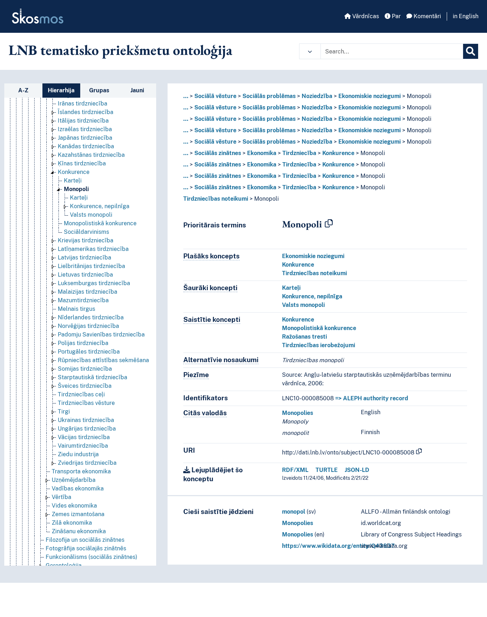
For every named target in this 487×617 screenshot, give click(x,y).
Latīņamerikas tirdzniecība (93, 249)
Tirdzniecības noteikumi (215, 198)
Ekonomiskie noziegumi (369, 96)
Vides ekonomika (74, 505)
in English (465, 16)
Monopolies (297, 413)
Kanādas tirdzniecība (86, 146)
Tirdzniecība (299, 153)
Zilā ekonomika (72, 522)
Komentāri (426, 16)
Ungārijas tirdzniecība (87, 428)
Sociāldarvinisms (86, 231)
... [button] (185, 96)
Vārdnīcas (365, 16)
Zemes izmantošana (78, 514)
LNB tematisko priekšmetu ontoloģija (120, 50)
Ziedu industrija (78, 454)
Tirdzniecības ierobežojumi (318, 345)
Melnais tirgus (76, 308)
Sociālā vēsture (215, 96)
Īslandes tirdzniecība (85, 112)
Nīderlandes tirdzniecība (91, 317)
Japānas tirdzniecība (85, 137)
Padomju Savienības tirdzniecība (101, 334)
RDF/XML (295, 470)
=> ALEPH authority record (371, 398)
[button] (310, 51)
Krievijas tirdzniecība (85, 240)
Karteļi (73, 180)
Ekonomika (261, 153)
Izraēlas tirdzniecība (85, 129)
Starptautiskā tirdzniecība (92, 377)
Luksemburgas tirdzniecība (94, 283)
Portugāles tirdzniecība (89, 351)
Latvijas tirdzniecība (84, 257)
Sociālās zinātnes (217, 153)
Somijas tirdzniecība (85, 368)
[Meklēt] (470, 51)
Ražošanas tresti (304, 336)
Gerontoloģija (64, 565)
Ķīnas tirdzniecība (82, 163)
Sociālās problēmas (269, 96)
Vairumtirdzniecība (83, 445)
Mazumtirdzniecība (83, 300)
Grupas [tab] (99, 90)
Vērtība (61, 497)
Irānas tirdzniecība (82, 103)
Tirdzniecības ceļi (81, 394)
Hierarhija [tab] (61, 90)
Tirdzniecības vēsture (86, 403)
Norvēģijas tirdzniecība (88, 326)
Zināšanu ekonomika (79, 531)
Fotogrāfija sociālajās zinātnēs (86, 548)
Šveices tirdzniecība (85, 385)
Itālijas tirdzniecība (83, 120)
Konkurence (73, 172)
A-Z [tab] (23, 90)
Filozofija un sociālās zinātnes (85, 539)
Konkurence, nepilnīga (99, 206)
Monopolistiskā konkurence (100, 223)
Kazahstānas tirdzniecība (91, 154)
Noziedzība (317, 96)
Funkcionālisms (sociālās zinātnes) (91, 557)
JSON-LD (357, 470)
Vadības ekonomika (78, 488)
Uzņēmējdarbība (74, 480)
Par (395, 16)
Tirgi (64, 411)
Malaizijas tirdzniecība (87, 291)
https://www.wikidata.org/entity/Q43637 (338, 546)
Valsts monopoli (91, 214)
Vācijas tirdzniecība (84, 437)
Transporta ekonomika (81, 471)
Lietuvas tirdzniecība (85, 274)
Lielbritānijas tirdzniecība (91, 266)
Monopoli (76, 189)
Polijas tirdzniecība (83, 343)
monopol (293, 511)
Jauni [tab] (137, 90)
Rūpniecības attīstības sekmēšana (103, 360)
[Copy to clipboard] (328, 223)
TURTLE (327, 470)
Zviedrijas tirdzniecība (87, 462)
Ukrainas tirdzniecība (86, 420)
